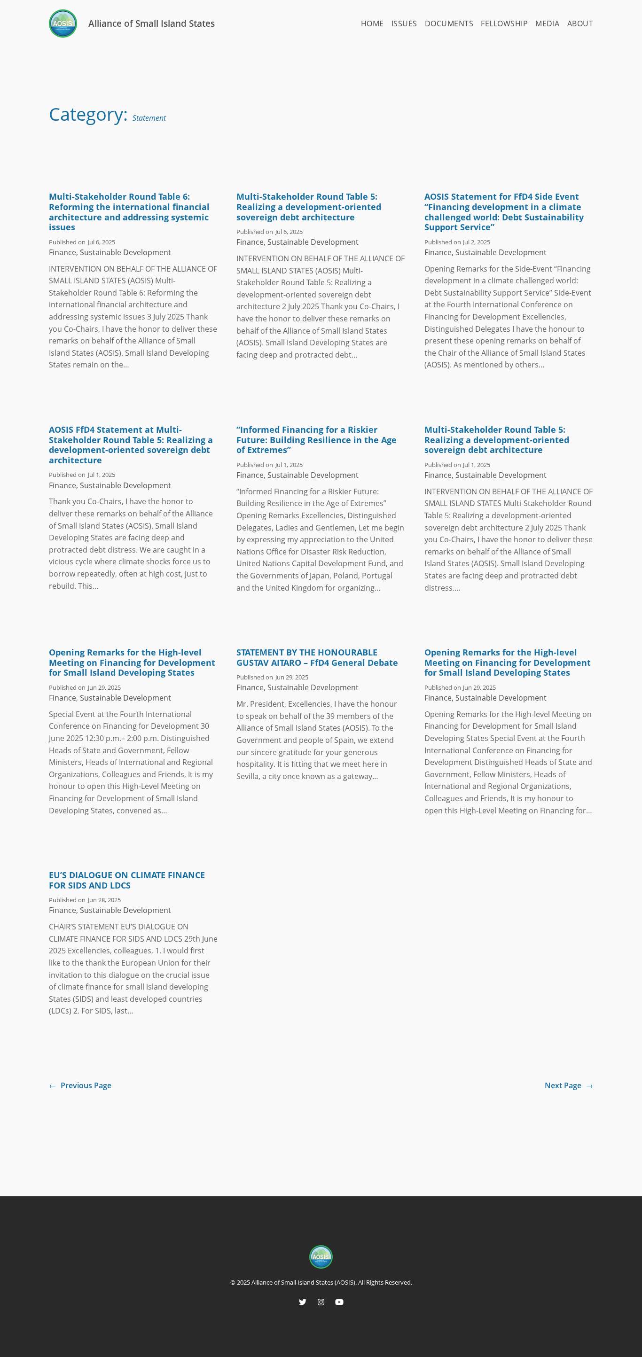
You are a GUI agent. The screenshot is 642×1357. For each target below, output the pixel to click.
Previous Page (80, 1085)
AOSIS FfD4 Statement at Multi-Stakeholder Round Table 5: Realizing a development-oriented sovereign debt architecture (131, 445)
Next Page (569, 1085)
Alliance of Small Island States (151, 23)
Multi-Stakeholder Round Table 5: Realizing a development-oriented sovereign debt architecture (308, 207)
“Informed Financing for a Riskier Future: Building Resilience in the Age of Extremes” (316, 440)
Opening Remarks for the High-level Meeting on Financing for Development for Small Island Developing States (132, 662)
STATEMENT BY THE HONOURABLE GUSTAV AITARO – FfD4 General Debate (317, 657)
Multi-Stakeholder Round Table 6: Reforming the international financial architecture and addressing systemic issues (129, 212)
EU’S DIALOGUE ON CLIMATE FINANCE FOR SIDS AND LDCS (127, 880)
